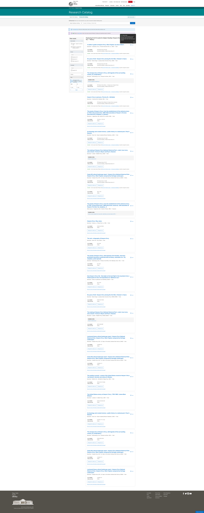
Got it (134, 41)
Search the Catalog (73, 17)
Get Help (128, 5)
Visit (121, 5)
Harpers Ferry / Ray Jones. (94, 221)
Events (117, 5)
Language (165, 496)
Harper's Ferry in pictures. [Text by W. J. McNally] (101, 97)
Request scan (100, 89)
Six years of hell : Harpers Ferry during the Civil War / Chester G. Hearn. (107, 59)
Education (112, 5)
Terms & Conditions (158, 496)
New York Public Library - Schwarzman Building (110, 53)
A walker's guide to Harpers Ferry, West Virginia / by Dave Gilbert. (105, 44)
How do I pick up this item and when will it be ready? (96, 126)
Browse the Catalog (84, 17)
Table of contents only (92, 158)
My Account (105, 1)
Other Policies (157, 494)
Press (148, 494)
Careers (148, 496)
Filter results (73, 38)
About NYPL (166, 494)
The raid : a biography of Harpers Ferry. (98, 238)
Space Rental (149, 497)
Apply (76, 89)
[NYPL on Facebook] (183, 493)
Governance (157, 497)
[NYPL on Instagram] (188, 493)
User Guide (80, 33)
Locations (111, 1)
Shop (134, 1)
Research (107, 5)
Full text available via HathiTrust (93, 81)
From (71, 84)
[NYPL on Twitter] (186, 493)
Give (124, 5)
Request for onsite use (92, 89)
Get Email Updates (124, 1)
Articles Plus (76, 29)
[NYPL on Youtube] (191, 493)
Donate (130, 1)
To (77, 84)
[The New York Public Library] (73, 3)
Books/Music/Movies (100, 5)
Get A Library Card (117, 1)
